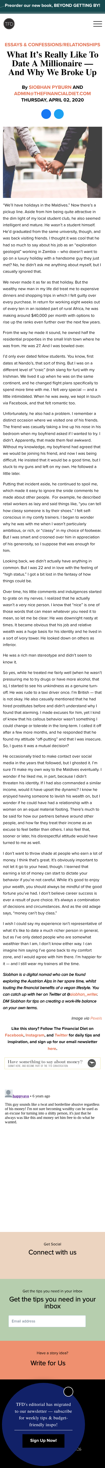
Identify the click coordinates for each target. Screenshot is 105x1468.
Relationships (81, 45)
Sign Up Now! (43, 1440)
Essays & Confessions (33, 45)
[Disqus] (52, 1149)
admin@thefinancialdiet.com (52, 94)
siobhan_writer (83, 994)
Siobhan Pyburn (50, 87)
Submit (92, 1321)
